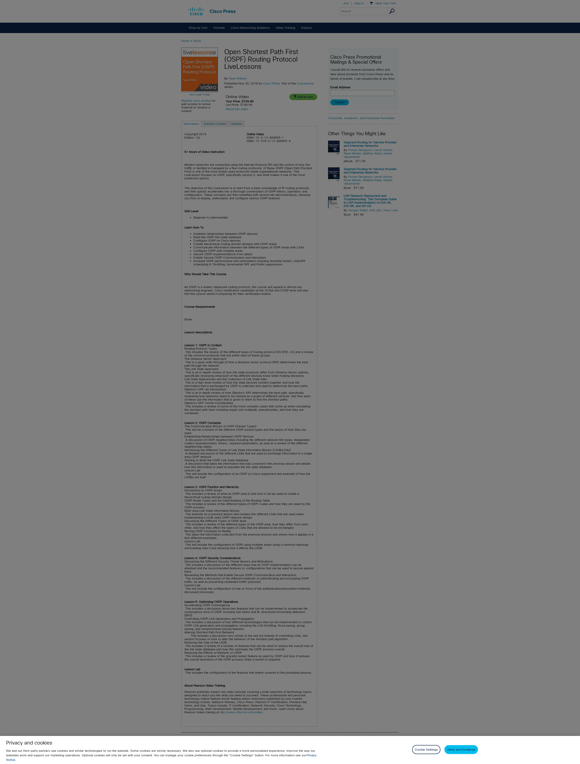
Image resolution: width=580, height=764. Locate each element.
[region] (290, 750)
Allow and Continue (461, 749)
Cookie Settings (426, 749)
